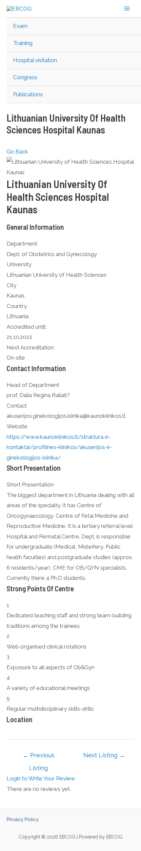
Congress (25, 77)
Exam (20, 26)
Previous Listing (38, 757)
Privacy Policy (23, 819)
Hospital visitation (35, 60)
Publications (28, 94)
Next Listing (104, 755)
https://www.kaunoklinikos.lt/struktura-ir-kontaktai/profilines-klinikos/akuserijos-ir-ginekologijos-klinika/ (59, 447)
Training (22, 43)
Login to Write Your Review (41, 778)
